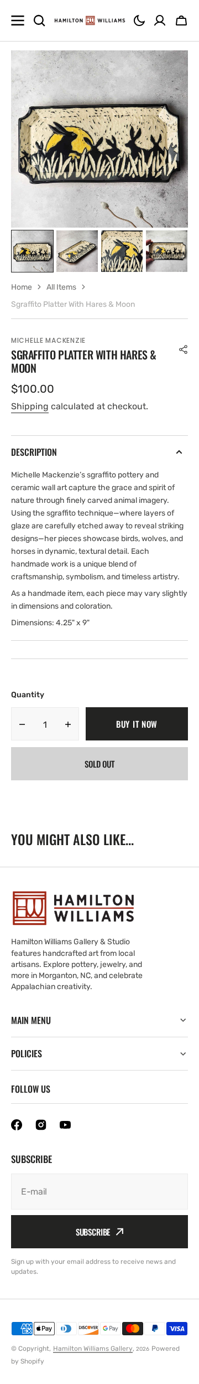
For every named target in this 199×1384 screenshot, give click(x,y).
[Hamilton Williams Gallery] (89, 20)
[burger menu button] (17, 20)
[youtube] (65, 1125)
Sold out (99, 764)
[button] (139, 20)
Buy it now (137, 724)
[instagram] (41, 1125)
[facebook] (16, 1125)
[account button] (159, 20)
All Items (61, 287)
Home (21, 287)
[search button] (39, 20)
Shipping (30, 406)
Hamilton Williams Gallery (93, 1348)
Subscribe (93, 1232)
